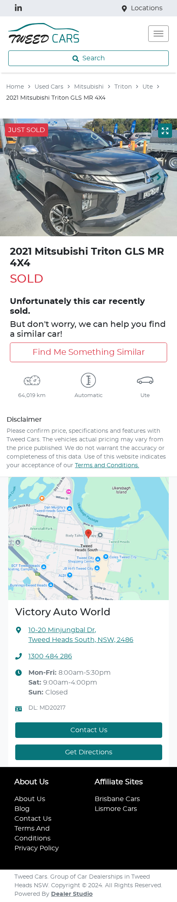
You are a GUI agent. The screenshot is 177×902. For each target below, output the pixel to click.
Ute (147, 87)
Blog (22, 809)
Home (15, 87)
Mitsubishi (89, 87)
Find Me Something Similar (89, 352)
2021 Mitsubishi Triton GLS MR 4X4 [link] (55, 98)
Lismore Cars (116, 809)
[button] (158, 33)
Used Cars (49, 87)
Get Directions (88, 752)
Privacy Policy (36, 848)
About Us (29, 799)
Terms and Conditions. (107, 465)
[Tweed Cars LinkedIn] (20, 8)
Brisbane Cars (117, 799)
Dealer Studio (72, 894)
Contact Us (88, 730)
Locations (147, 8)
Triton (123, 87)
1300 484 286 (50, 656)
